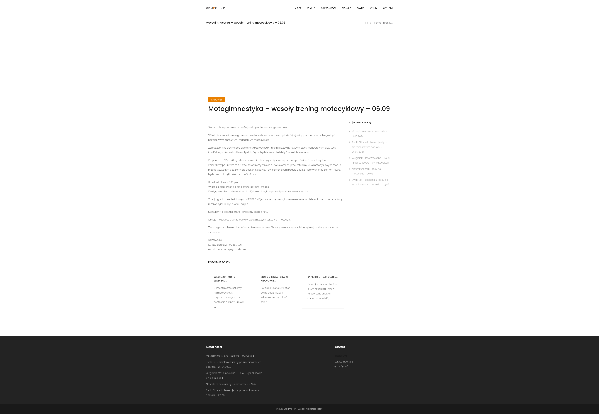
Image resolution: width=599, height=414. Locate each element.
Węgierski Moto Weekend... (225, 278)
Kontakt (387, 7)
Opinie (373, 7)
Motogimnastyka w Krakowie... (274, 278)
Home (368, 23)
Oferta (311, 7)
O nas (298, 7)
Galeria (346, 7)
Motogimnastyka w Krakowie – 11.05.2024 (230, 355)
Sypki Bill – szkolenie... (322, 277)
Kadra (360, 7)
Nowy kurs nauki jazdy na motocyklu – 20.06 (231, 384)
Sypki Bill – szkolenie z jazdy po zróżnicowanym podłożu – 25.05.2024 (370, 147)
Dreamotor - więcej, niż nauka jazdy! (303, 408)
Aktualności (328, 7)
